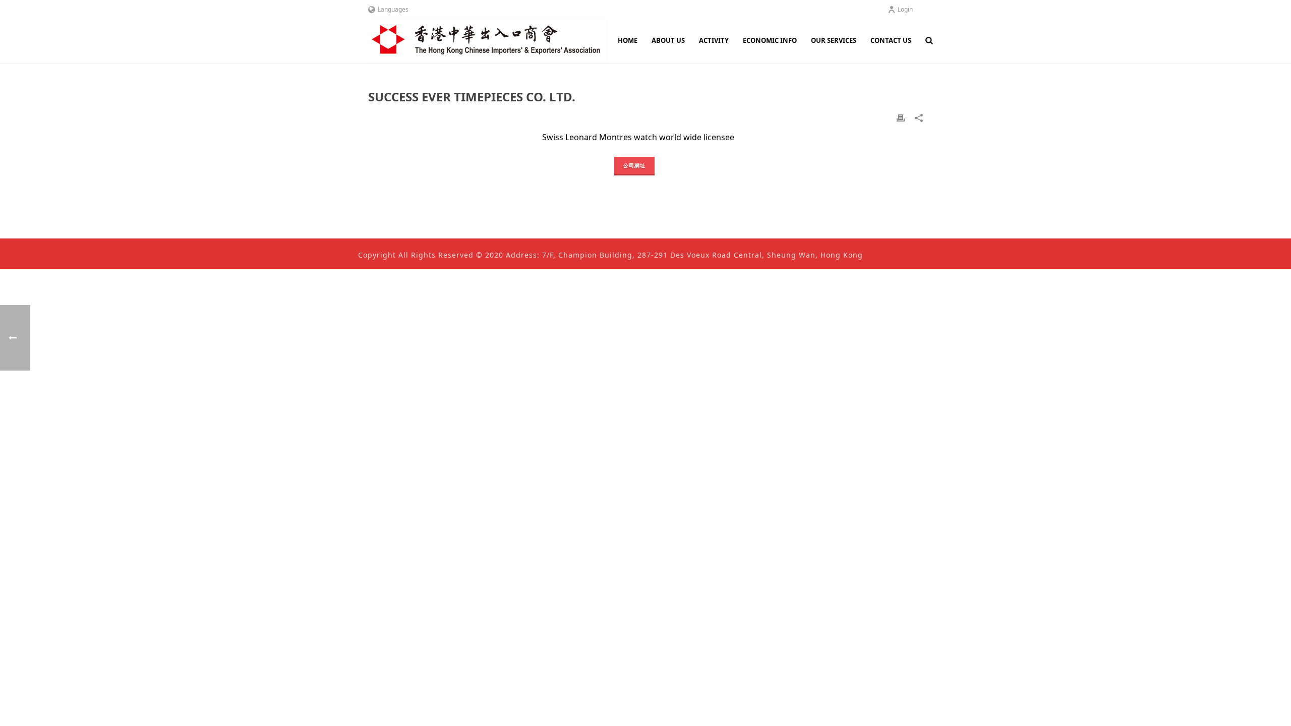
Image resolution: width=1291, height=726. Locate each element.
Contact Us (890, 40)
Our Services (833, 40)
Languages (393, 9)
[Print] (901, 117)
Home (627, 40)
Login (905, 9)
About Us (668, 40)
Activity (714, 40)
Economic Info (770, 40)
